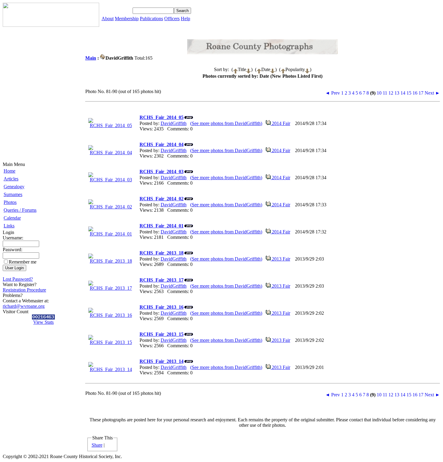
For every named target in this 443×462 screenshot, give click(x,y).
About (108, 18)
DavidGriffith (174, 123)
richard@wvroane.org (24, 306)
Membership (127, 18)
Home (9, 170)
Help (185, 18)
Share (97, 445)
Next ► (432, 92)
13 (396, 92)
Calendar (12, 217)
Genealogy (14, 186)
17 (421, 92)
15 (409, 92)
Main (90, 58)
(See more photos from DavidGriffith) (226, 123)
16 (415, 92)
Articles (11, 178)
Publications (151, 18)
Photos (10, 202)
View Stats (43, 322)
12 (390, 92)
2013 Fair (280, 258)
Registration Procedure (24, 289)
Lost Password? (18, 279)
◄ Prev (332, 92)
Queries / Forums (20, 210)
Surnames (13, 194)
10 (379, 92)
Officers (172, 18)
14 (403, 92)
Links (9, 225)
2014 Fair (280, 123)
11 (385, 92)
